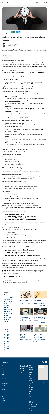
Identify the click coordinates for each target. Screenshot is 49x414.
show (10, 55)
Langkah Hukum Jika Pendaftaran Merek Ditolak (40, 319)
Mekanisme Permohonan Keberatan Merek (39, 302)
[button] (37, 3)
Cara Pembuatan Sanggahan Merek (25, 318)
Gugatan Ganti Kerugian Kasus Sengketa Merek (38, 336)
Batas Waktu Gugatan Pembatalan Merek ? (26, 301)
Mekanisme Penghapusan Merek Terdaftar (25, 336)
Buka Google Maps (43, 382)
